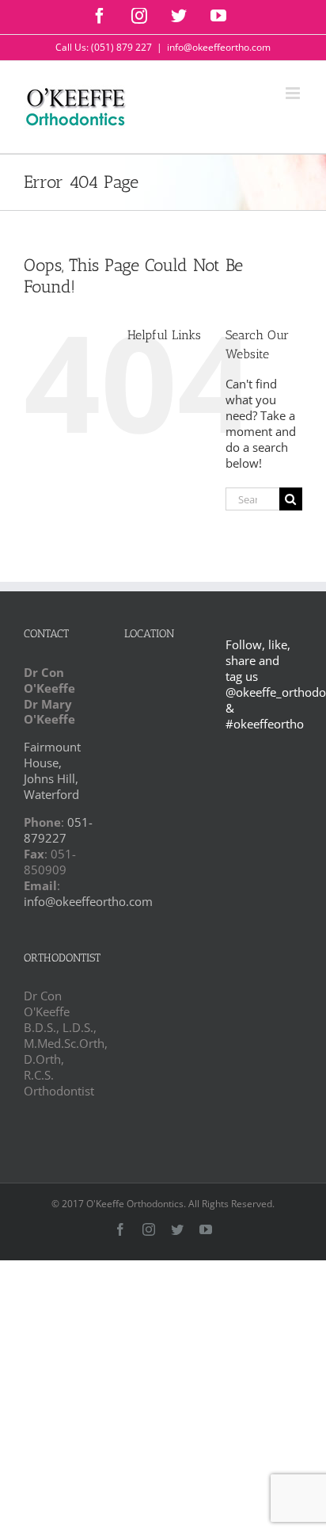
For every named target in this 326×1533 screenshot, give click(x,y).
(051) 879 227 (121, 47)
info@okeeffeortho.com (219, 47)
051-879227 (58, 830)
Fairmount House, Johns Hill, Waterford (52, 770)
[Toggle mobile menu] (294, 93)
